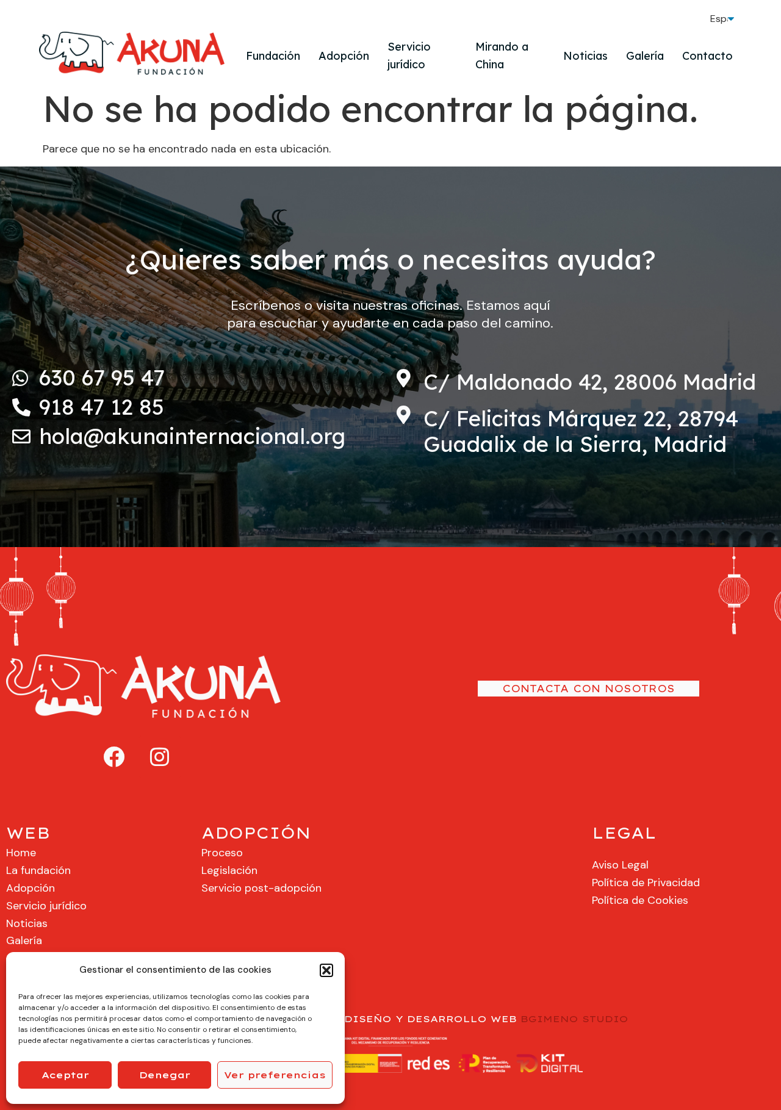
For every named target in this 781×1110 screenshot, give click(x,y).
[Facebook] (114, 757)
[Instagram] (160, 757)
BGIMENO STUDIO (574, 1019)
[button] (326, 970)
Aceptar (65, 1075)
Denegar (164, 1075)
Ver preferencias (275, 1075)
